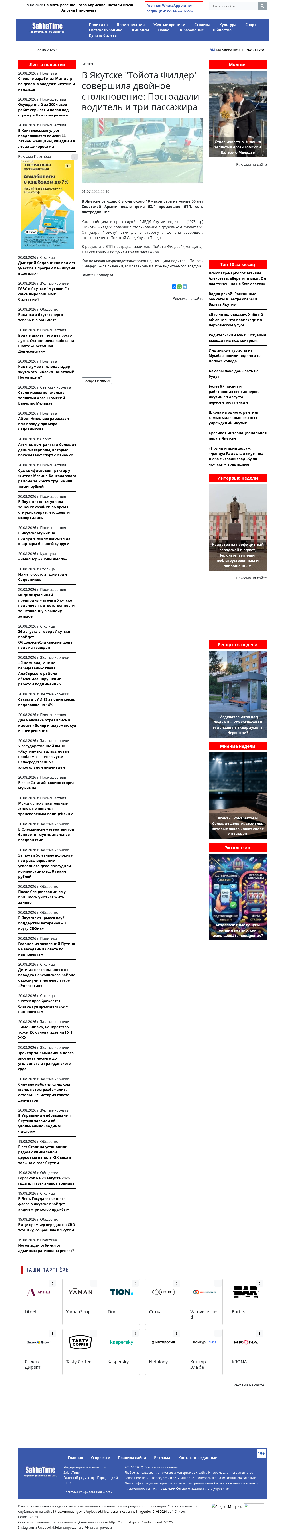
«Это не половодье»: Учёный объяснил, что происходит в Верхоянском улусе (236, 320)
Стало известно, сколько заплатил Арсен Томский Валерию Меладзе (41, 398)
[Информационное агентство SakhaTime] (47, 26)
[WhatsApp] (179, 286)
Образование (191, 30)
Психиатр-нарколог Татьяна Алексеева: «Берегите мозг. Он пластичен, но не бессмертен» (237, 278)
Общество (222, 30)
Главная (75, 1457)
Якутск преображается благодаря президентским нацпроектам (43, 1006)
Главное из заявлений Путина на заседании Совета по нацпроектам (46, 949)
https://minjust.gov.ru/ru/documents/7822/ (141, 1522)
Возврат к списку (97, 381)
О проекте (100, 1457)
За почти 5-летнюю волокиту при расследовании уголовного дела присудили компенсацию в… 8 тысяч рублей (45, 866)
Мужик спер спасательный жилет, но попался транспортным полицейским (45, 808)
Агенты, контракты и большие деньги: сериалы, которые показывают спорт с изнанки (47, 450)
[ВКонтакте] (174, 286)
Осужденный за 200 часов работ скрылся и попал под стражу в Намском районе (43, 110)
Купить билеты (103, 35)
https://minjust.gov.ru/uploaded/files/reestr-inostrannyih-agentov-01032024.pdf (113, 1511)
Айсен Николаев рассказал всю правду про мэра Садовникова (43, 424)
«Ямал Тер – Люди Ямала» (42, 559)
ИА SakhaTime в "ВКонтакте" (240, 49)
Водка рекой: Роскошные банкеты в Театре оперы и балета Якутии (233, 299)
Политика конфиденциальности (87, 1492)
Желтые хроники (169, 24)
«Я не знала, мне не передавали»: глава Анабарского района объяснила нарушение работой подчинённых (39, 673)
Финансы (140, 30)
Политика (98, 24)
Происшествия (131, 24)
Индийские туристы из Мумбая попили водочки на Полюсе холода (235, 355)
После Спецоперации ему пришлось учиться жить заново (42, 897)
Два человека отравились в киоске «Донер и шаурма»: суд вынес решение (47, 725)
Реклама (162, 1457)
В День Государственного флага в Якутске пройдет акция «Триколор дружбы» (43, 1204)
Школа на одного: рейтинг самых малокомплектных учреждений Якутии (234, 417)
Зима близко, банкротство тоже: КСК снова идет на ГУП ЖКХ (45, 1032)
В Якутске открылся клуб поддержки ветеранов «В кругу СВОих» (42, 923)
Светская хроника (105, 30)
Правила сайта (132, 1457)
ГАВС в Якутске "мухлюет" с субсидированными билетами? (43, 294)
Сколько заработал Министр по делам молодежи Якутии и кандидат (46, 84)
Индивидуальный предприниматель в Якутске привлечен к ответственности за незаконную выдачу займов (46, 605)
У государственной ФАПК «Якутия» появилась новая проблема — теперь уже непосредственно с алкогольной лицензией (43, 757)
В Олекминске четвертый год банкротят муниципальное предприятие (46, 834)
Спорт (250, 24)
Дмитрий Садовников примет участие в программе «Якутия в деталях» (46, 268)
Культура (227, 24)
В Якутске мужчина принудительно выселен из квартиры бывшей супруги (44, 538)
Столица (202, 24)
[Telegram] (185, 286)
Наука (163, 30)
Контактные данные (197, 1457)
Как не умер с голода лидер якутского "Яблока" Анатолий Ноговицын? (46, 372)
